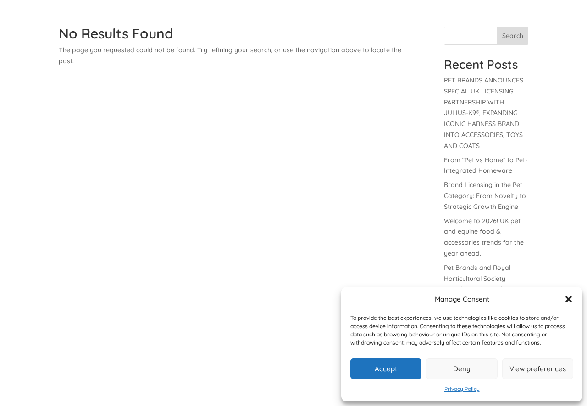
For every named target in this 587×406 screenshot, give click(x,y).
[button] (568, 299)
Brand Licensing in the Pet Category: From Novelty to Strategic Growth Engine (485, 196)
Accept (386, 368)
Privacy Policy (462, 388)
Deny (462, 368)
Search (512, 36)
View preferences (537, 368)
